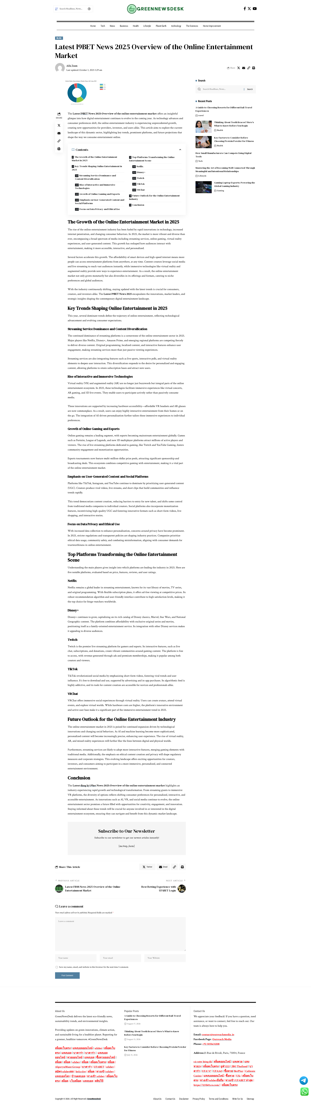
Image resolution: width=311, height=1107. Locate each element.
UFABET (99, 1067)
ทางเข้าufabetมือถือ (212, 1080)
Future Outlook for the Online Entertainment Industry (154, 197)
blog (59, 38)
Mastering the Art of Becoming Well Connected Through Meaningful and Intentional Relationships (225, 169)
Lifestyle (202, 176)
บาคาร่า (78, 1053)
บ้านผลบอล (78, 1076)
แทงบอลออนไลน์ (83, 1048)
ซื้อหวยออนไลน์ (105, 1057)
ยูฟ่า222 (225, 1066)
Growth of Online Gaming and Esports (100, 194)
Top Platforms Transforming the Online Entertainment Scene (152, 159)
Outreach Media (221, 1039)
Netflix (140, 166)
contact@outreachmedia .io (218, 1034)
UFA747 (206, 1071)
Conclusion (138, 204)
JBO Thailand (240, 1066)
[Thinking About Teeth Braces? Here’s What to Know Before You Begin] (204, 127)
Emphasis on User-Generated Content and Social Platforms (99, 201)
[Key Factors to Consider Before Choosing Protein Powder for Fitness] (204, 142)
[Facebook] (245, 9)
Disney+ (141, 172)
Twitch (140, 178)
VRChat (141, 189)
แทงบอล (66, 1053)
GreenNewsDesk (94, 1099)
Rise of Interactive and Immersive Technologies (95, 186)
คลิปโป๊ (99, 1081)
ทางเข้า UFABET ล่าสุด (239, 1080)
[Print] (253, 67)
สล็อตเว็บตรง (63, 1048)
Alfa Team (71, 65)
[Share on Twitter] (238, 67)
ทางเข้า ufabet (105, 1071)
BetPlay (238, 1071)
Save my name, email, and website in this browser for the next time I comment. (94, 967)
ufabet (98, 1048)
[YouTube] (255, 9)
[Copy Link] (248, 67)
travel (201, 115)
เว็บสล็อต (75, 1081)
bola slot (81, 1071)
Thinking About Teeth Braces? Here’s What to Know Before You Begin (234, 124)
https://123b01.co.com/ (207, 1085)
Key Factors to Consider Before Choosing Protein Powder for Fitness (234, 139)
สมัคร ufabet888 (64, 1071)
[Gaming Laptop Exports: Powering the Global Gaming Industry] (204, 187)
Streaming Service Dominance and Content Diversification (95, 177)
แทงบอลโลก (62, 1076)
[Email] (243, 67)
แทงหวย (237, 1061)
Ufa (238, 1076)
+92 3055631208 (210, 1044)
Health (220, 130)
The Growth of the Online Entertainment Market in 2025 (94, 158)
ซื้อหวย (228, 1071)
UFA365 (217, 1071)
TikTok (141, 184)
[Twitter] (249, 9)
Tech (200, 161)
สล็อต (58, 1062)
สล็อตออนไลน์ (222, 1061)
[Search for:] (222, 89)
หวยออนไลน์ (74, 1057)
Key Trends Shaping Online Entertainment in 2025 (97, 168)
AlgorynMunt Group (67, 1067)
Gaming (220, 190)
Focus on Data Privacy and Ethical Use (100, 209)
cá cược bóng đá (203, 1061)
